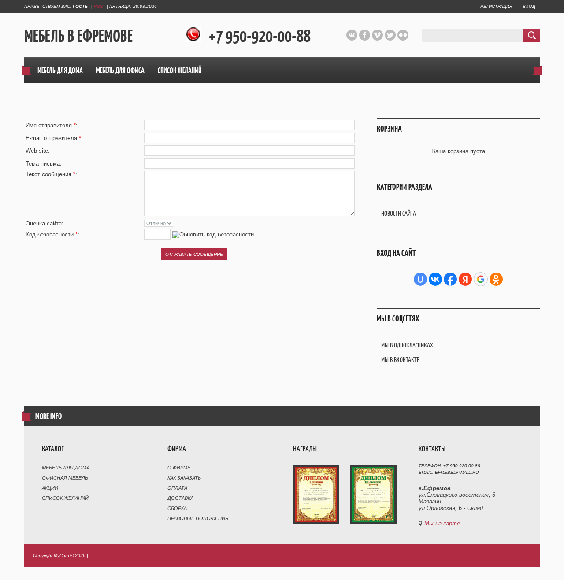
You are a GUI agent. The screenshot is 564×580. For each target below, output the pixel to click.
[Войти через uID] (420, 279)
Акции (50, 488)
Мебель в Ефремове (78, 35)
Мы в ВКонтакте (400, 359)
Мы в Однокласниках (407, 345)
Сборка (177, 508)
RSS (98, 6)
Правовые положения (198, 518)
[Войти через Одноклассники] (496, 279)
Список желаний (65, 498)
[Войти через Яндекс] (465, 279)
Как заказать (184, 477)
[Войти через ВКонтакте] (435, 279)
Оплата (177, 488)
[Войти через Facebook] (450, 279)
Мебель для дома (65, 467)
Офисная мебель (65, 477)
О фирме (178, 467)
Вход (529, 6)
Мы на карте (442, 523)
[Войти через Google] (481, 279)
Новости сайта (398, 213)
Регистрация (496, 6)
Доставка (180, 498)
